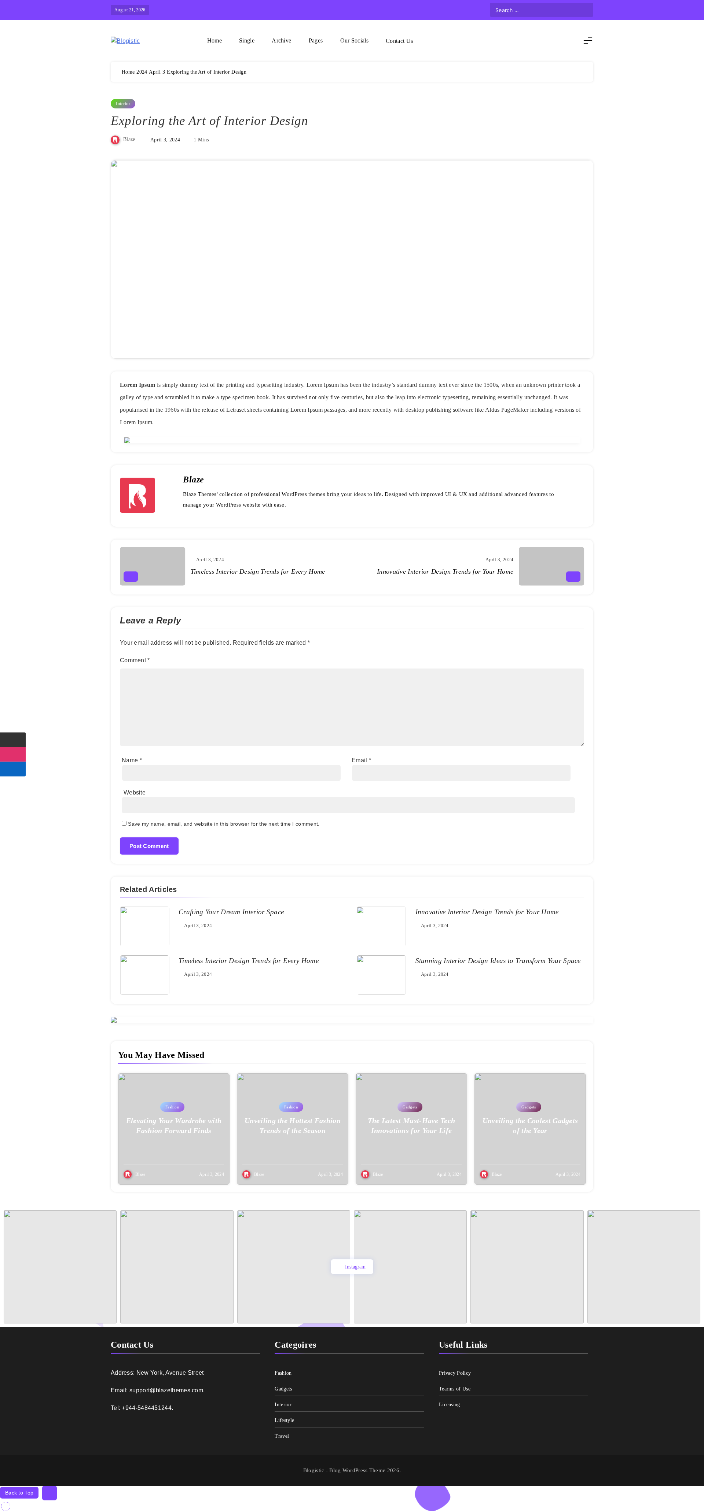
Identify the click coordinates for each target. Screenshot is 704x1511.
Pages (316, 40)
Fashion (172, 1107)
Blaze (129, 139)
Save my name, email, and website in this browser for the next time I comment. (223, 824)
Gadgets (410, 1107)
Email (361, 760)
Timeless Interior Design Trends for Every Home (249, 960)
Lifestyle (284, 1420)
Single (246, 40)
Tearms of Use (454, 1389)
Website (135, 792)
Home (214, 40)
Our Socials (354, 40)
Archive (281, 40)
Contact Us (399, 41)
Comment (135, 660)
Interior (123, 103)
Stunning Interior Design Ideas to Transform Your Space (498, 960)
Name (132, 760)
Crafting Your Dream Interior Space (231, 912)
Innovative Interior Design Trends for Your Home (487, 912)
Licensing (449, 1404)
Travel (282, 1436)
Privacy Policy (455, 1373)
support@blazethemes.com (166, 1390)
